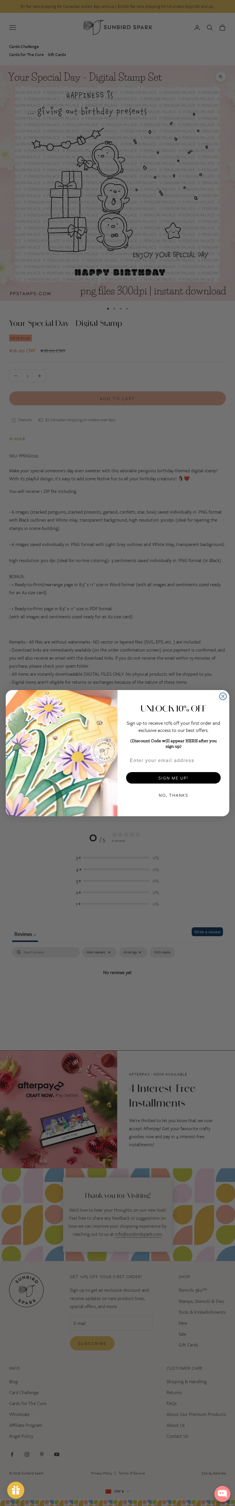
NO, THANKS (173, 795)
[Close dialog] (223, 696)
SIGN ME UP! (173, 778)
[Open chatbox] (222, 1494)
